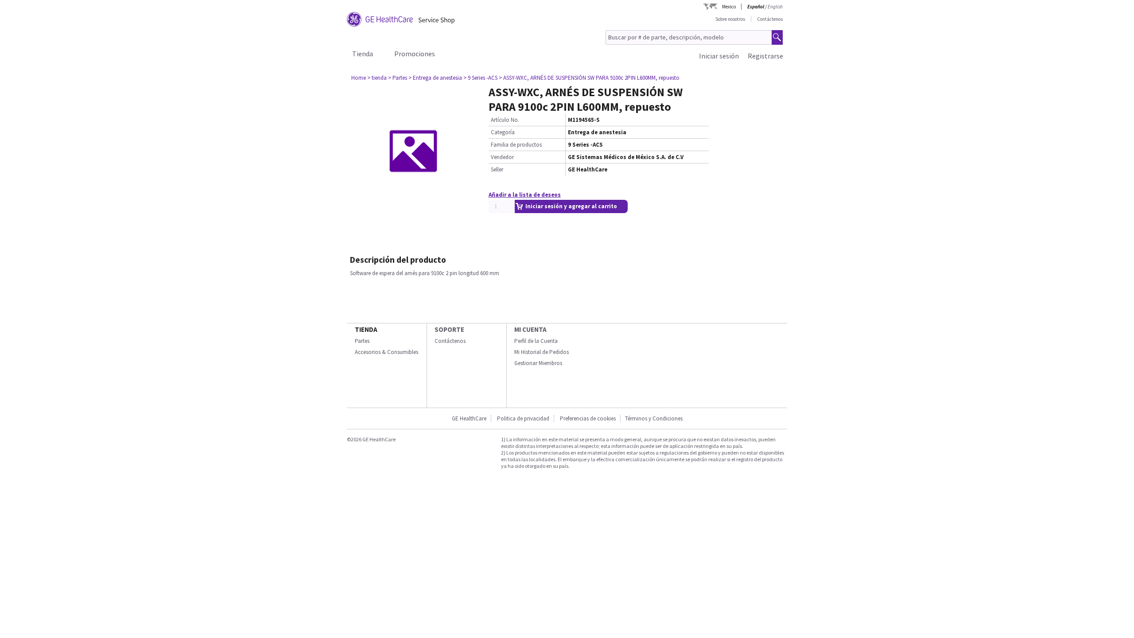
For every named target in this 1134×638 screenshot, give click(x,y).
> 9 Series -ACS (480, 78)
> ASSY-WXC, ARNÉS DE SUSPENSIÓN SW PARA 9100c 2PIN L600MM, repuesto (589, 78)
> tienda (377, 78)
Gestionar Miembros (538, 363)
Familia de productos (516, 144)
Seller (497, 169)
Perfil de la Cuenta (536, 341)
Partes (362, 341)
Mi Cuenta (530, 329)
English (775, 7)
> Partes (397, 78)
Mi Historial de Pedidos (541, 352)
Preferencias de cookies (588, 418)
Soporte (449, 329)
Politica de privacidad (523, 418)
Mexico (729, 7)
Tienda (362, 53)
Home (358, 78)
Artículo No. (505, 120)
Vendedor (502, 157)
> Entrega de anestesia (435, 78)
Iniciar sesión (719, 55)
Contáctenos (770, 19)
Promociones (414, 53)
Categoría (503, 132)
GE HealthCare (469, 418)
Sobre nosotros (730, 19)
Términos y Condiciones (654, 418)
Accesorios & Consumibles (386, 352)
